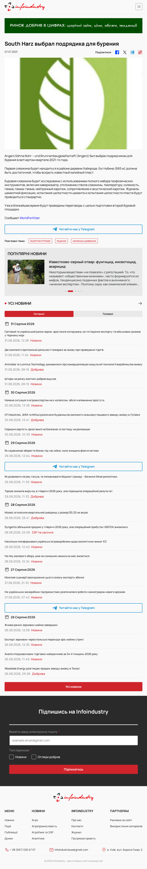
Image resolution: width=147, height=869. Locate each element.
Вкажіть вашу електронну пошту (33, 732)
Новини (9, 820)
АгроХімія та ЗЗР (42, 832)
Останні (39, 314)
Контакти (77, 826)
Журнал (76, 832)
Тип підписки (19, 750)
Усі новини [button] (73, 687)
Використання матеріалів (126, 826)
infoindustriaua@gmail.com (71, 849)
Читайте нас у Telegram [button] (77, 229)
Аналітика (38, 838)
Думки (9, 838)
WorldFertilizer (30, 218)
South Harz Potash (40, 241)
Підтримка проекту (83, 838)
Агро (35, 820)
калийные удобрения (84, 241)
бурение (61, 241)
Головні (108, 314)
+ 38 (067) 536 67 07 (22, 849)
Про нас (76, 820)
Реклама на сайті (121, 820)
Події (8, 826)
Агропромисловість (44, 826)
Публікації (11, 832)
